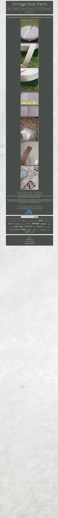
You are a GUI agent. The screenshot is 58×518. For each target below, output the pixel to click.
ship (23, 221)
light (21, 227)
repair (27, 232)
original (46, 221)
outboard (28, 226)
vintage (35, 223)
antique (43, 224)
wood (32, 232)
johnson (14, 221)
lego (34, 227)
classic (17, 224)
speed (11, 230)
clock (48, 230)
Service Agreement (29, 243)
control (23, 224)
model (40, 220)
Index (29, 237)
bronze (34, 230)
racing (10, 227)
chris (28, 223)
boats (19, 221)
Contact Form (29, 239)
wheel (50, 221)
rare (36, 221)
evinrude (9, 221)
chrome (49, 224)
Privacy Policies (29, 241)
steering (27, 221)
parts (10, 223)
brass (48, 227)
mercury (43, 230)
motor (17, 229)
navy (38, 230)
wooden (32, 221)
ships (45, 227)
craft (16, 226)
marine (40, 226)
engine (29, 230)
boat (23, 229)
